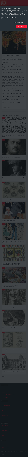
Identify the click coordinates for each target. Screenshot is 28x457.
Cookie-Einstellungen (18, 22)
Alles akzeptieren (21, 26)
